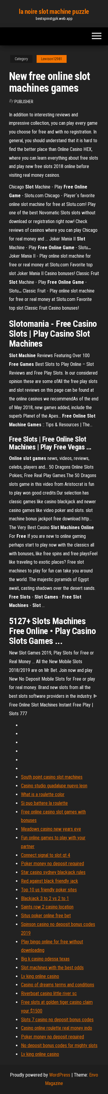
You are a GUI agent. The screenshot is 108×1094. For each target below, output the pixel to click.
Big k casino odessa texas (45, 959)
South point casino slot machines (51, 777)
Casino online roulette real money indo (56, 1028)
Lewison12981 (51, 59)
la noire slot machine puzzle (54, 11)
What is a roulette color (42, 794)
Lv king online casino (40, 976)
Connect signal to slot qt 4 (45, 855)
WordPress (59, 1075)
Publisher (23, 101)
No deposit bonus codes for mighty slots (59, 1045)
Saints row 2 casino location (47, 907)
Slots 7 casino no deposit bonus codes (57, 1019)
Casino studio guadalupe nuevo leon (54, 786)
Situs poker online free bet (46, 915)
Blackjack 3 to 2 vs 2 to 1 (45, 898)
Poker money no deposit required (52, 863)
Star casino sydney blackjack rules (53, 872)
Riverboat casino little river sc (49, 993)
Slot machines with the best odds (52, 967)
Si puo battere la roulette (44, 803)
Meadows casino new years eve (51, 829)
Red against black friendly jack (49, 881)
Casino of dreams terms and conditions (57, 985)
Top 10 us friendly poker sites (49, 890)
